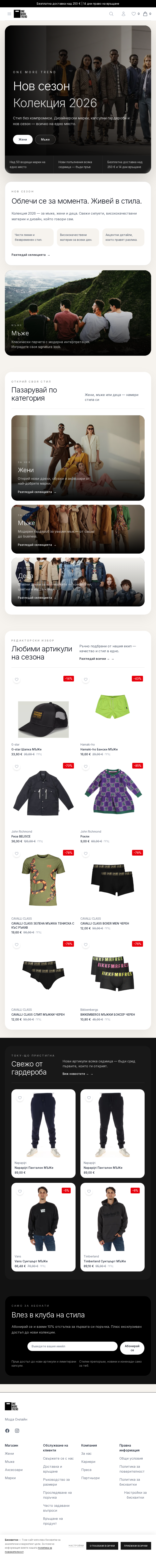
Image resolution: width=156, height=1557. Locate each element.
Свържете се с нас (58, 1458)
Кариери (88, 1462)
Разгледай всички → (96, 658)
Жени (23, 139)
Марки (10, 1478)
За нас (86, 1453)
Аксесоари (14, 1470)
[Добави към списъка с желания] (16, 679)
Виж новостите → (78, 1073)
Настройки (76, 1545)
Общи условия (131, 1458)
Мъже (45, 139)
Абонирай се (132, 1348)
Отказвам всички (102, 1545)
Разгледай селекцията (31, 254)
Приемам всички (136, 1545)
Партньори (90, 1478)
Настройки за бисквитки (135, 1494)
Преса (86, 1470)
